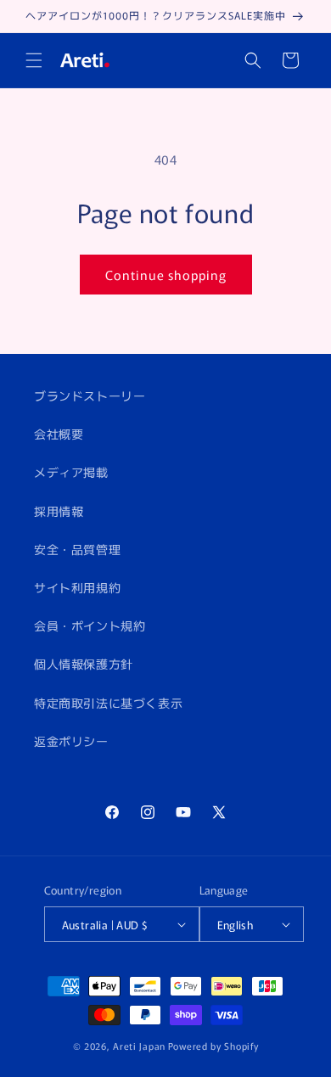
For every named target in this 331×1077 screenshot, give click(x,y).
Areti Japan (139, 1045)
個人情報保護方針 (83, 663)
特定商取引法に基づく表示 (108, 702)
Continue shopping (166, 274)
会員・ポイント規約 (89, 625)
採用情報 (58, 510)
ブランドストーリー (89, 395)
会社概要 (58, 433)
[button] (34, 60)
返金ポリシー (71, 740)
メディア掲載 (71, 471)
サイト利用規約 (77, 587)
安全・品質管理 (77, 549)
